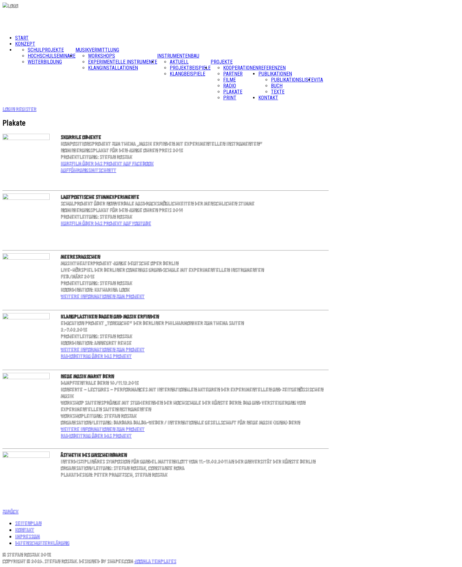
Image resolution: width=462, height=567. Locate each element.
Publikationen (275, 74)
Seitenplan (28, 523)
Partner (233, 74)
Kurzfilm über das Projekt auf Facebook (107, 163)
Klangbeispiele (187, 74)
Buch (277, 86)
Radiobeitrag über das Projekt (96, 356)
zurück (11, 511)
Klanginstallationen (113, 68)
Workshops (101, 56)
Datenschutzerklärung (42, 543)
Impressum (27, 536)
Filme (229, 80)
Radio (229, 86)
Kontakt (268, 98)
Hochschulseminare (51, 56)
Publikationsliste (292, 80)
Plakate (232, 92)
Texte (277, 92)
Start (22, 38)
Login (9, 109)
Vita (318, 80)
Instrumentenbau (178, 56)
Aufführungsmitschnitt (88, 170)
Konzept (25, 44)
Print (229, 98)
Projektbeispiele (190, 68)
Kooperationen (240, 68)
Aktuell (179, 62)
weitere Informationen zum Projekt (103, 296)
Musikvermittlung (97, 50)
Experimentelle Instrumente (122, 62)
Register (26, 109)
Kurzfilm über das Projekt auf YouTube (106, 223)
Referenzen (272, 68)
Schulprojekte (46, 50)
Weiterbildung (45, 62)
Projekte (222, 62)
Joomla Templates (155, 561)
